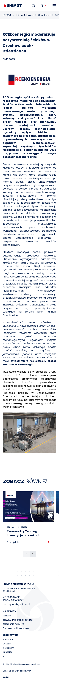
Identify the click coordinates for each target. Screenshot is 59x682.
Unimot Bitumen (25, 15)
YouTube (8, 652)
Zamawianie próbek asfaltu (18, 619)
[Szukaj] (34, 6)
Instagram (8, 647)
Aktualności (44, 15)
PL (42, 6)
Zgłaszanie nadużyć (13, 624)
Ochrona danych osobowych (17, 670)
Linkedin (7, 643)
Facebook (8, 639)
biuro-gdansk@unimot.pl (16, 604)
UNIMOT (7, 15)
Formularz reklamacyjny (16, 628)
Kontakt (7, 615)
